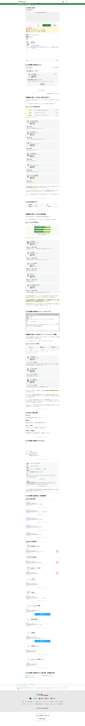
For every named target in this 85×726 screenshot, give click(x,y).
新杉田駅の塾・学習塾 (31, 677)
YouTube (54, 698)
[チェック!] (57, 551)
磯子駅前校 (28, 596)
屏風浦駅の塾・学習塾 (48, 675)
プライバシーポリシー (30, 703)
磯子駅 (28, 5)
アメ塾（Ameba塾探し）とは (30, 701)
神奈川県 (21, 5)
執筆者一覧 (51, 701)
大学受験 (42, 698)
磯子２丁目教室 (28, 517)
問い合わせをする (29, 491)
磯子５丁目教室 (28, 509)
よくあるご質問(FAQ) (59, 703)
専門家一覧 (56, 701)
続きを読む (42, 84)
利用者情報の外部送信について (40, 703)
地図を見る (28, 505)
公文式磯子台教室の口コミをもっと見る (52, 93)
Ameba (39, 715)
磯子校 (27, 549)
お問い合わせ (52, 703)
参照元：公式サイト (56, 323)
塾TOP (18, 5)
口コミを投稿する (29, 67)
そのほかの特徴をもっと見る (42, 478)
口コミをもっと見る (42, 90)
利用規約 (24, 703)
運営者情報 (61, 701)
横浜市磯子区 (24, 5)
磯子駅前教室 (28, 502)
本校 (27, 622)
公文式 (32, 41)
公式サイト (42, 614)
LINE (36, 698)
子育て (48, 698)
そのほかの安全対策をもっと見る (42, 486)
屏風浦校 (27, 571)
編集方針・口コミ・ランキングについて (42, 701)
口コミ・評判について (56, 67)
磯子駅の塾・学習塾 (30, 675)
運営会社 (47, 703)
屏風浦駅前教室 (28, 532)
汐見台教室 (28, 525)
